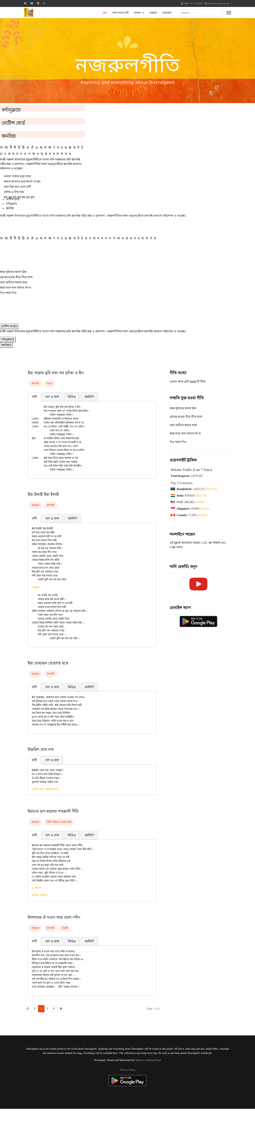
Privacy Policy (127, 1069)
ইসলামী (35, 383)
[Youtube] (31, 3)
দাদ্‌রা (49, 383)
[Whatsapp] (44, 3)
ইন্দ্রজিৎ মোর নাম (41, 749)
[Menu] (228, 12)
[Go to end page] (61, 1008)
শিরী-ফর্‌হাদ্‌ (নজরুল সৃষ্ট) (59, 822)
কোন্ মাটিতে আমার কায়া (13, 282)
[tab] (34, 396)
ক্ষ (49, 147)
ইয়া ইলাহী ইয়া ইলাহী (43, 494)
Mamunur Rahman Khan (148, 1060)
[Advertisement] (91, 1125)
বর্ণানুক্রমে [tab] (11, 204)
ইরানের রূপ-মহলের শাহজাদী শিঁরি (53, 811)
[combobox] (201, 12)
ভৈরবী (65, 928)
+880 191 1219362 (193, 3)
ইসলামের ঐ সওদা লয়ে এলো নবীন (54, 917)
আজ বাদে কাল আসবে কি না (15, 288)
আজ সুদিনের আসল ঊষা (13, 272)
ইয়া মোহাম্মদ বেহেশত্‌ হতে (48, 663)
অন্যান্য (137, 12)
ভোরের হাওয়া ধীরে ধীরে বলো (16, 277)
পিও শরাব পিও (8, 293)
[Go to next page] (53, 1008)
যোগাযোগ (166, 12)
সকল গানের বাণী (120, 12)
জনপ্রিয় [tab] (10, 208)
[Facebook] (25, 3)
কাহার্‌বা (35, 505)
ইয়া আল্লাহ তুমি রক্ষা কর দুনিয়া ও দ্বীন (56, 372)
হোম (104, 12)
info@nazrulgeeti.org (218, 3)
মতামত (153, 12)
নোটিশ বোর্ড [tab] (12, 199)
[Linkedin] (38, 3)
